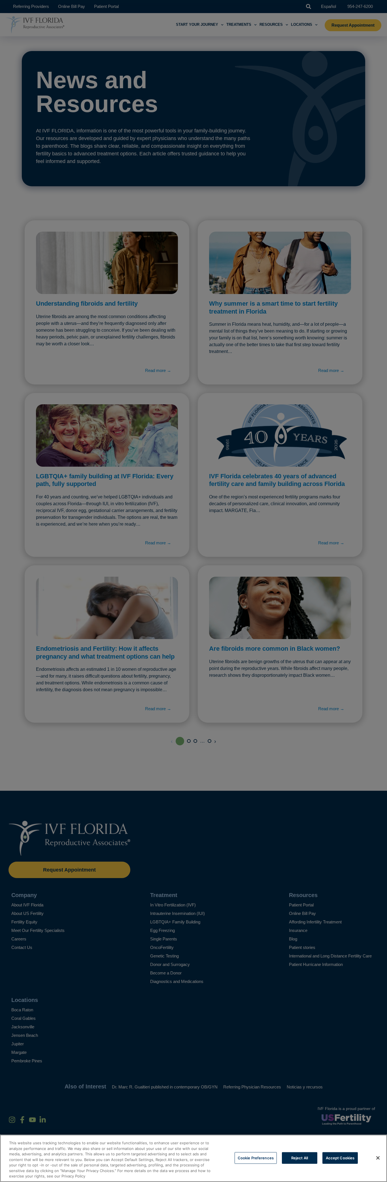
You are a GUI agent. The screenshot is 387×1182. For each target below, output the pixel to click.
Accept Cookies (340, 1157)
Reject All (299, 1157)
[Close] (378, 1158)
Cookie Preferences (256, 1157)
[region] (193, 1158)
